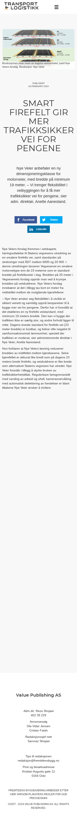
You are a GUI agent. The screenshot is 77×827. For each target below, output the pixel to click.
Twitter (54, 219)
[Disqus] (38, 464)
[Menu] (56, 7)
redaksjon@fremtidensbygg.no (38, 760)
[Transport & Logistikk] (21, 5)
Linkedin (41, 229)
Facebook (29, 219)
